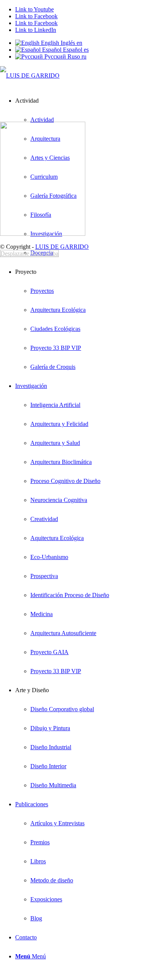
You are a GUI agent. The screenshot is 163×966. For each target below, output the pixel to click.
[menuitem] (88, 252)
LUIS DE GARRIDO (62, 246)
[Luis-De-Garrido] (30, 75)
